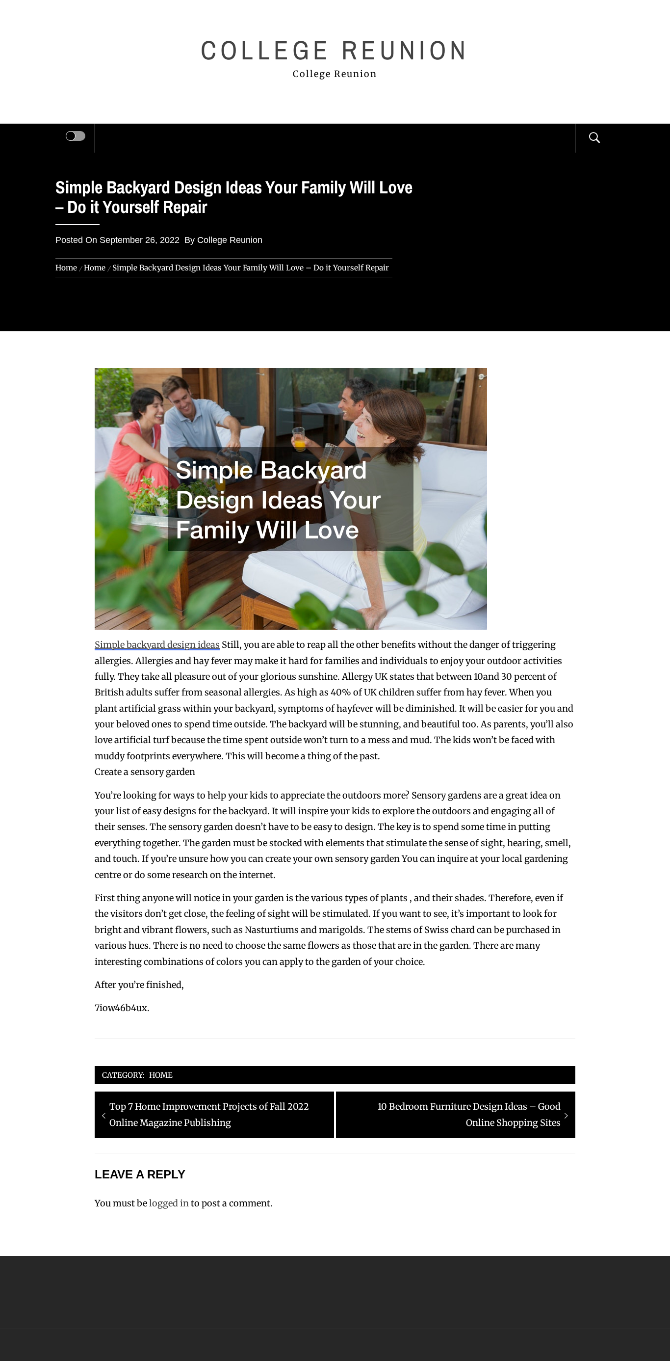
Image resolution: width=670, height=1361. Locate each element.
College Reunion (335, 50)
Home (161, 1075)
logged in (169, 1203)
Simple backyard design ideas (157, 644)
